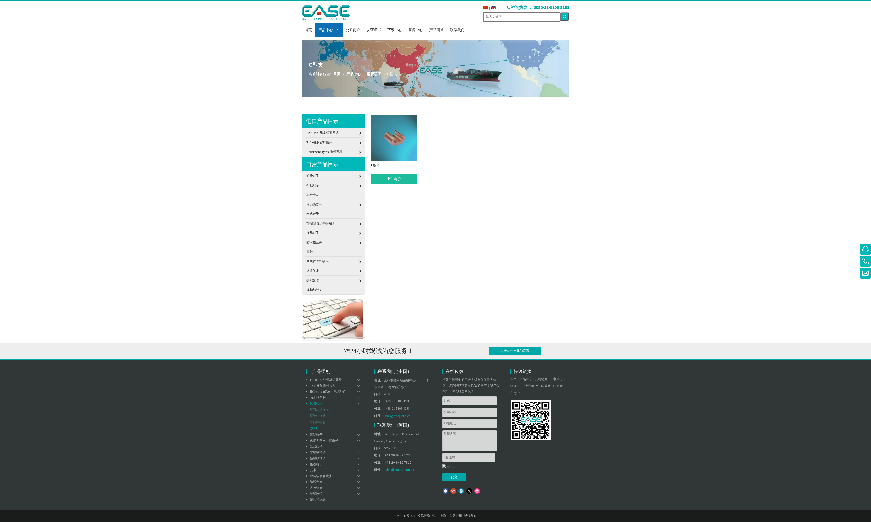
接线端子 (316, 464)
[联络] (333, 319)
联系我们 (547, 386)
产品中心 (525, 379)
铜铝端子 (316, 434)
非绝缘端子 (318, 452)
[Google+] (453, 491)
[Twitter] (469, 491)
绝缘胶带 (316, 493)
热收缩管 (316, 488)
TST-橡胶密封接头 (323, 385)
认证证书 (516, 386)
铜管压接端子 (319, 409)
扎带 (313, 470)
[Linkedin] (461, 491)
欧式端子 (316, 446)
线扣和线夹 (318, 499)
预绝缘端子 (318, 458)
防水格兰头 (318, 397)
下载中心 (556, 379)
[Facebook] (445, 491)
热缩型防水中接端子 (324, 440)
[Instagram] (477, 491)
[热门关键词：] (565, 16)
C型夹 (375, 165)
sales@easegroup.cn (397, 416)
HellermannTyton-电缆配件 (328, 391)
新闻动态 (532, 386)
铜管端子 (316, 403)
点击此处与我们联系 (515, 351)
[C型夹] (394, 138)
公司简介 (541, 379)
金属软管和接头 (321, 476)
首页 (513, 379)
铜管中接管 (318, 416)
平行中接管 (318, 422)
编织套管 (316, 482)
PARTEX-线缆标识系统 (326, 380)
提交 (454, 477)
